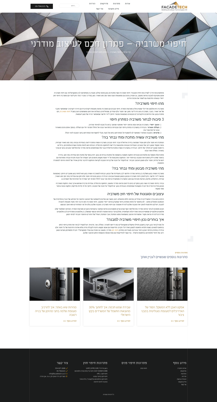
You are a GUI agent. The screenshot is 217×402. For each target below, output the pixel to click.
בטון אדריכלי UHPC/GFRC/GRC (96, 368)
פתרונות (116, 3)
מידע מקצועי (113, 9)
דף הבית (127, 52)
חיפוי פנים (143, 368)
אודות (127, 3)
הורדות (92, 3)
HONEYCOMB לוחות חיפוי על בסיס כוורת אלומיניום (91, 371)
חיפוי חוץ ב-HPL (102, 373)
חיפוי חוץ (115, 230)
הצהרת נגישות (181, 379)
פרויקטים (104, 3)
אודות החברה (181, 368)
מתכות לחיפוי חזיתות (100, 382)
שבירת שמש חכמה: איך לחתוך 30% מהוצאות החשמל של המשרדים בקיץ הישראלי (109, 311)
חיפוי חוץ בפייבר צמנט (100, 376)
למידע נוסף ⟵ (177, 321)
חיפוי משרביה (65, 111)
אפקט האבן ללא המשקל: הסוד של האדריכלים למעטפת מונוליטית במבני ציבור (162, 311)
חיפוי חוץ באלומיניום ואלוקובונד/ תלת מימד (93, 379)
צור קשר (99, 9)
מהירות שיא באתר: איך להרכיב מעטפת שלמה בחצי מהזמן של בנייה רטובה (56, 311)
